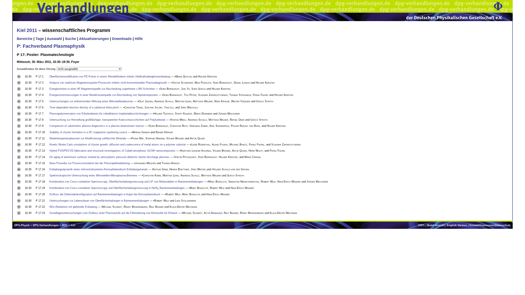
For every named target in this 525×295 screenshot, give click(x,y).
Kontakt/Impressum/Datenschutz (490, 225)
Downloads (122, 39)
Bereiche (24, 39)
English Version (457, 225)
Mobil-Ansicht (436, 225)
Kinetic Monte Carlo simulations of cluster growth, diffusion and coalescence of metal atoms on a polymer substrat (117, 144)
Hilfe (139, 39)
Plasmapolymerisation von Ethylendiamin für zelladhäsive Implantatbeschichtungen (98, 113)
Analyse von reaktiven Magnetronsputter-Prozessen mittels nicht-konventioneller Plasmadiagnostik (108, 82)
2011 (64, 225)
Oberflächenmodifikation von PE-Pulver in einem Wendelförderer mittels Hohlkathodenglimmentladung (109, 76)
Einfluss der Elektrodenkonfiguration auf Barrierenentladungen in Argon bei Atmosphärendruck (104, 194)
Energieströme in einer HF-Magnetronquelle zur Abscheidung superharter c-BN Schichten (102, 88)
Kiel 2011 (27, 30)
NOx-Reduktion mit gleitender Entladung (73, 206)
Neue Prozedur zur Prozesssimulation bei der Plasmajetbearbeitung (89, 163)
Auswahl (54, 39)
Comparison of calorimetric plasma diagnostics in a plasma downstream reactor (96, 125)
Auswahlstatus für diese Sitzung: (37, 68)
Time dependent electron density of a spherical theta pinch (84, 107)
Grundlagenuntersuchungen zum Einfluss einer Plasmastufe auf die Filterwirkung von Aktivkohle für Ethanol (113, 212)
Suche (70, 39)
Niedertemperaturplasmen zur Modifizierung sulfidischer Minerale (87, 138)
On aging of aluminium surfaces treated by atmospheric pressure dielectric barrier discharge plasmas (109, 157)
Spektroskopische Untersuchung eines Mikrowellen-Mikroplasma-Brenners (93, 175)
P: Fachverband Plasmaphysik (51, 46)
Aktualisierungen (94, 39)
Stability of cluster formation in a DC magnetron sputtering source (88, 132)
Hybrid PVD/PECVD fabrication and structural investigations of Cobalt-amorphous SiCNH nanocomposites (112, 150)
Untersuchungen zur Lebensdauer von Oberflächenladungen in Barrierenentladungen (99, 200)
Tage (39, 39)
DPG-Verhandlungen (46, 225)
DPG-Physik (22, 225)
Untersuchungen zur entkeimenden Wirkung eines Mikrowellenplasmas (91, 101)
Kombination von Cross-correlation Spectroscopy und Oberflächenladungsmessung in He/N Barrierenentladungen (117, 187)
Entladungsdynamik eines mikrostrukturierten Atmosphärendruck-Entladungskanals (98, 169)
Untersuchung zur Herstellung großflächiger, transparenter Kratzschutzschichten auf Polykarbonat (107, 119)
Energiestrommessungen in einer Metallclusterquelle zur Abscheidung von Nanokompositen (103, 94)
